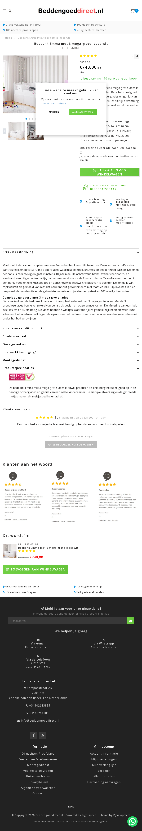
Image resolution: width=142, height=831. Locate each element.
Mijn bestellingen (104, 759)
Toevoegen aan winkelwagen (111, 172)
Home (8, 37)
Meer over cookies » (54, 103)
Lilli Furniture (71, 48)
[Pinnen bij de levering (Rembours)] (71, 806)
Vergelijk (103, 771)
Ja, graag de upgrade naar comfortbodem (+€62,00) (109, 158)
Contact (38, 793)
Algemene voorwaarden (38, 788)
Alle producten (104, 776)
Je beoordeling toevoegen (73, 444)
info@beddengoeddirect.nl (40, 720)
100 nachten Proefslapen (38, 753)
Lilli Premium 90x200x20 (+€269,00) (106, 140)
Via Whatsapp (104, 643)
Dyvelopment (122, 815)
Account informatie (104, 753)
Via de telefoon (38, 659)
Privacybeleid (38, 782)
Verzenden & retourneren (38, 759)
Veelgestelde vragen (38, 771)
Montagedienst (38, 765)
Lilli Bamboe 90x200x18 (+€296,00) (106, 135)
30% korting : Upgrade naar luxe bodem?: (108, 148)
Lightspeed (89, 815)
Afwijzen (54, 112)
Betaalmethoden (38, 776)
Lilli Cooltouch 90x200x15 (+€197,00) (107, 131)
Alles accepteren (82, 112)
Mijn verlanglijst (104, 765)
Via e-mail (38, 643)
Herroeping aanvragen (104, 782)
